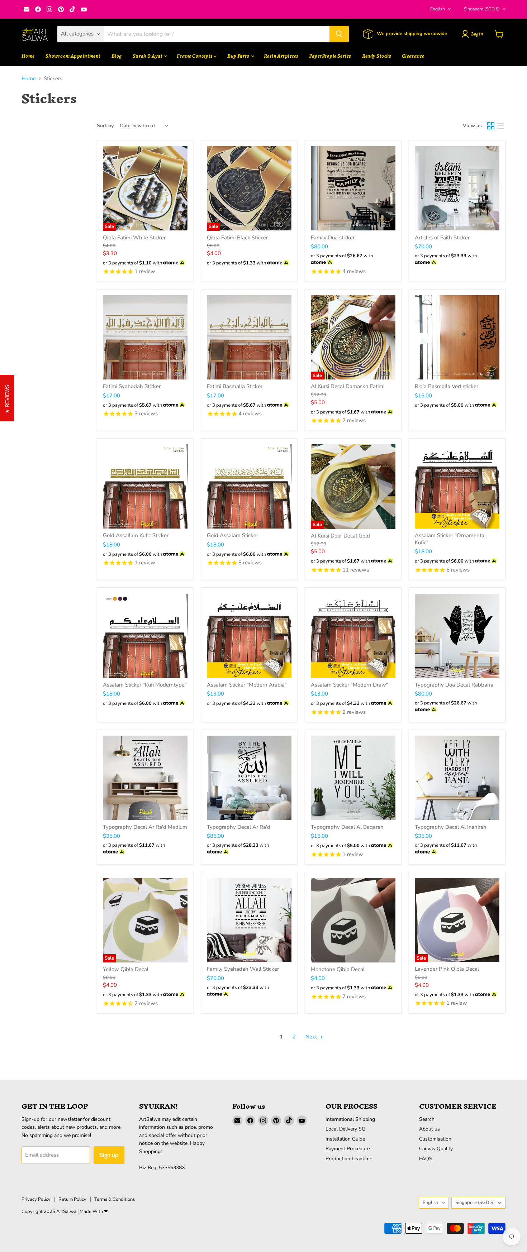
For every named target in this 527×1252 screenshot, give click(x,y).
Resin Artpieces (281, 55)
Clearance (413, 55)
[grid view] (491, 126)
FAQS (425, 1158)
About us (429, 1129)
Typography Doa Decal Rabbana (454, 684)
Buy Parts (238, 55)
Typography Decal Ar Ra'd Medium (145, 827)
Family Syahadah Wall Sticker (243, 969)
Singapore (482, 9)
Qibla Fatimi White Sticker (134, 237)
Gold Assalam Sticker (232, 535)
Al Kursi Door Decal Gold (340, 535)
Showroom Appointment (73, 55)
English (437, 9)
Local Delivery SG (345, 1129)
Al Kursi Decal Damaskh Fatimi (347, 386)
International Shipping (350, 1119)
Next (311, 1036)
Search (427, 1119)
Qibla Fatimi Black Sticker (237, 237)
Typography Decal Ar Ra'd (238, 827)
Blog (116, 55)
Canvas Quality (436, 1148)
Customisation (435, 1139)
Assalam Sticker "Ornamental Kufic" (450, 539)
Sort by (105, 126)
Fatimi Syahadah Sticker (132, 386)
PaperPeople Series (330, 55)
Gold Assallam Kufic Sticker (135, 535)
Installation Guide (345, 1139)
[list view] (501, 126)
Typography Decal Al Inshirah (450, 827)
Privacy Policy (36, 1199)
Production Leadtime (349, 1158)
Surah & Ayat (148, 55)
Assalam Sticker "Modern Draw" (349, 684)
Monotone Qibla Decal (338, 969)
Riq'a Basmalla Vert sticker (446, 386)
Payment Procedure (348, 1148)
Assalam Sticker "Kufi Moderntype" (145, 684)
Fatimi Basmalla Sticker (234, 386)
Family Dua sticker (333, 237)
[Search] (339, 34)
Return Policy (72, 1199)
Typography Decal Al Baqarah (347, 827)
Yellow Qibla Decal (125, 969)
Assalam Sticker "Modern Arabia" (247, 684)
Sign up (109, 1154)
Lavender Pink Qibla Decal (447, 969)
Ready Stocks (376, 55)
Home (28, 55)
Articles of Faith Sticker (442, 237)
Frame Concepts (195, 55)
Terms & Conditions (114, 1199)
